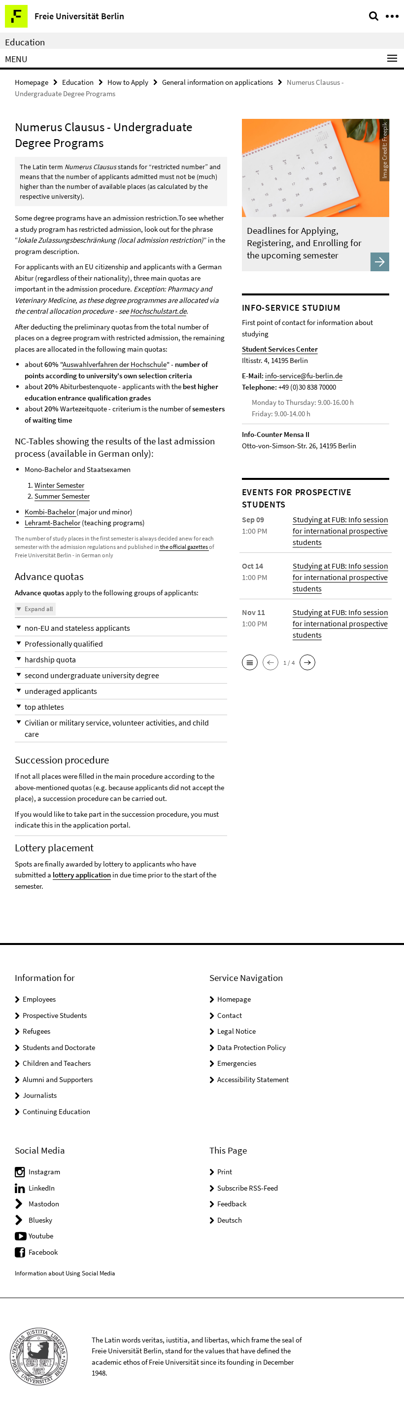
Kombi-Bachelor (50, 511)
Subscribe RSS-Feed (247, 1188)
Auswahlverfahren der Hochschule (115, 364)
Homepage (31, 82)
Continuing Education (56, 1111)
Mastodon (44, 1203)
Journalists (40, 1095)
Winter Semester (59, 485)
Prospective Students (55, 1015)
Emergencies (236, 1063)
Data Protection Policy (251, 1047)
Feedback (231, 1203)
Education (25, 42)
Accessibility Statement (253, 1079)
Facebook (43, 1252)
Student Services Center (280, 349)
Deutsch (229, 1220)
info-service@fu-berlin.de (303, 375)
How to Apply (127, 82)
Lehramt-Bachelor (52, 522)
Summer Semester (62, 496)
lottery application (82, 874)
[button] (121, 628)
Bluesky (40, 1220)
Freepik (384, 131)
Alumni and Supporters (58, 1079)
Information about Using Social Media (65, 1273)
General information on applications (217, 82)
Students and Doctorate (59, 1047)
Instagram (44, 1171)
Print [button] (224, 1171)
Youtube (41, 1235)
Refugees (36, 1031)
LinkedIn (42, 1188)
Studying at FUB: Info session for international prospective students (340, 530)
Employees (39, 999)
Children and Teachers (57, 1063)
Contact (229, 1015)
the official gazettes (184, 546)
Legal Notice (236, 1031)
